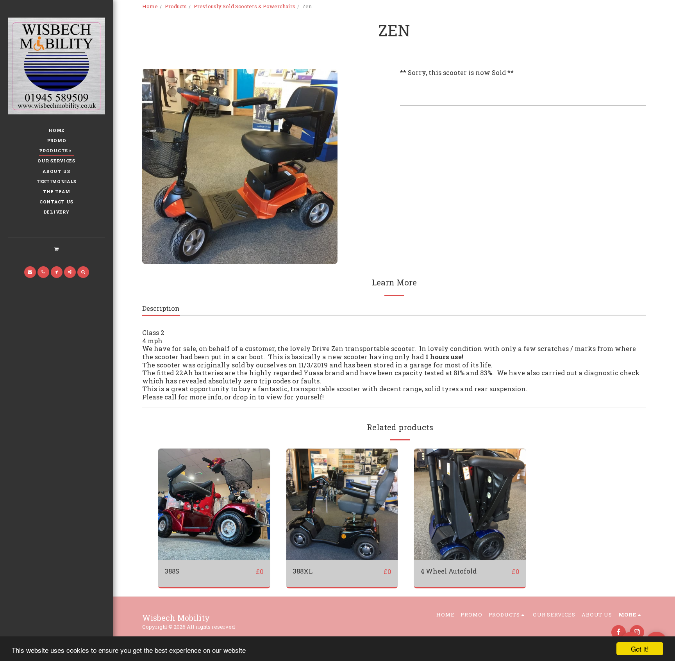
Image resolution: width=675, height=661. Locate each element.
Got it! (640, 649)
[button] (56, 249)
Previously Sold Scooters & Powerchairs (244, 6)
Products (176, 6)
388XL (302, 571)
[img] (214, 504)
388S (171, 571)
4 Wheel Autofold (448, 571)
